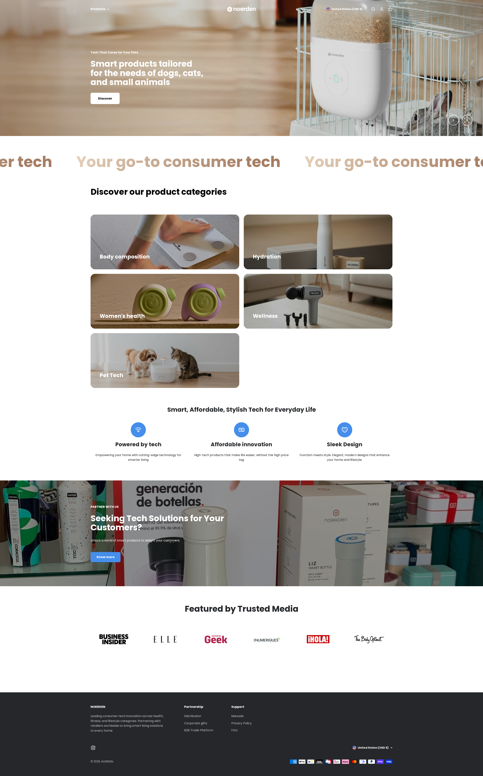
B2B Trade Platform (198, 730)
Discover (105, 98)
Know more (106, 557)
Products (98, 9)
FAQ (234, 730)
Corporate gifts (195, 723)
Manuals (237, 716)
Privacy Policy (241, 723)
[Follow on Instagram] (93, 747)
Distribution (192, 716)
